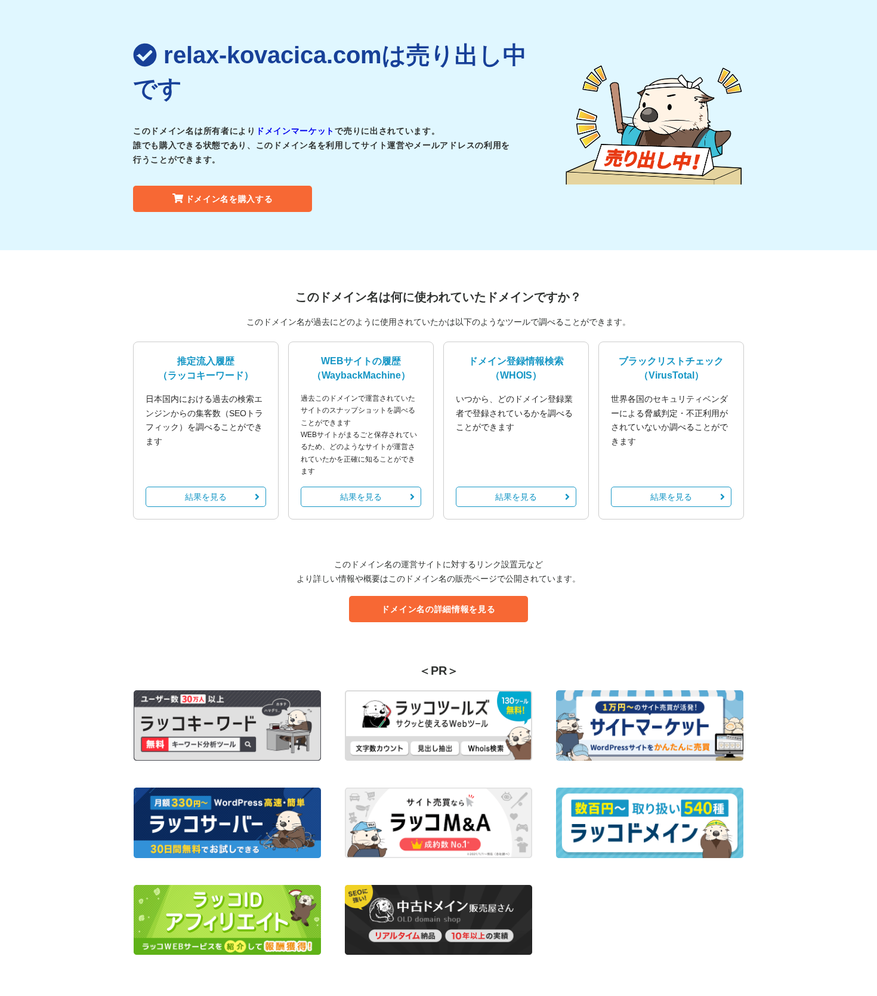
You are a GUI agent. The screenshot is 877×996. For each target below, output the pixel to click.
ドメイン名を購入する (229, 199)
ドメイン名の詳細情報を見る (438, 609)
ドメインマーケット (295, 131)
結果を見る (206, 497)
